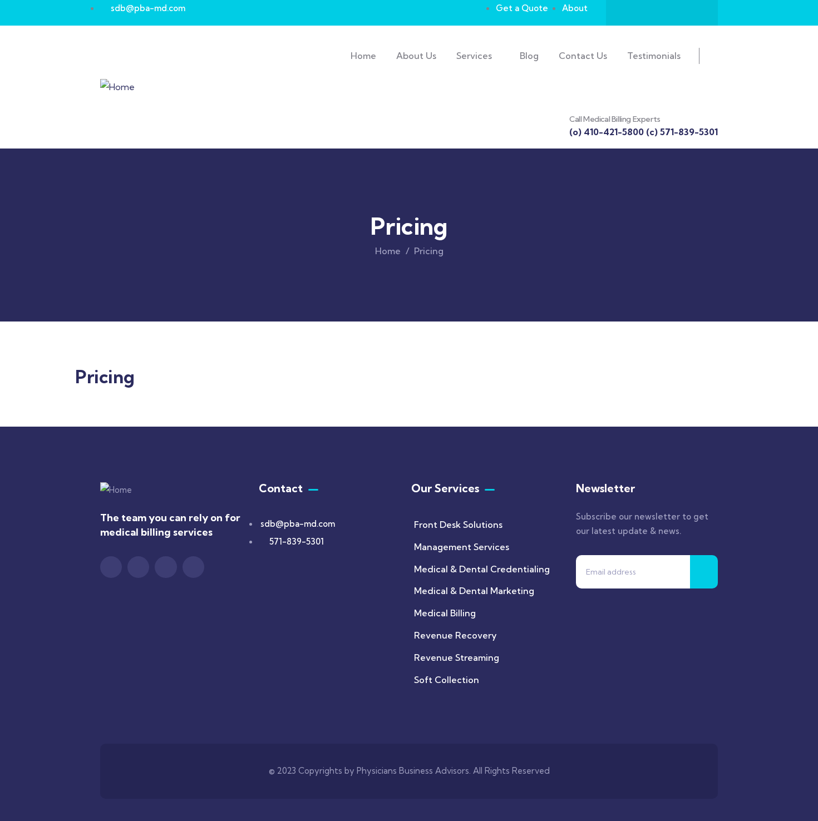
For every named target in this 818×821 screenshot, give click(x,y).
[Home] (117, 87)
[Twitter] (651, 13)
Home (388, 250)
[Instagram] (673, 13)
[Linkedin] (694, 13)
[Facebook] (629, 13)
